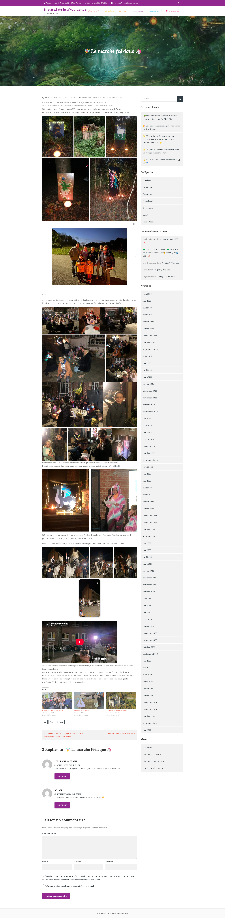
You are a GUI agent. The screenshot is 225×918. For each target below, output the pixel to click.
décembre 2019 (150, 702)
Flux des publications (152, 754)
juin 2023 (147, 474)
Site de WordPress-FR (153, 768)
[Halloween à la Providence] (57, 700)
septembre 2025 (150, 349)
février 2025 (148, 384)
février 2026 (148, 321)
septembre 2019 (150, 723)
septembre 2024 (150, 411)
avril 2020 (147, 674)
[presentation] (82, 615)
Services (122, 11)
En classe (147, 180)
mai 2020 (147, 668)
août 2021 (147, 598)
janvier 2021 (148, 626)
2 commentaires (114, 97)
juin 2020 (147, 661)
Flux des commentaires (153, 761)
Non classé (148, 201)
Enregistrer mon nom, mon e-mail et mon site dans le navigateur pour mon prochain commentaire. (90, 876)
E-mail (77, 862)
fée (44, 722)
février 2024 (148, 439)
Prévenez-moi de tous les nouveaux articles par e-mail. (69, 886)
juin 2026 (147, 294)
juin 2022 (147, 543)
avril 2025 (147, 370)
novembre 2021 (150, 584)
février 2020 (148, 688)
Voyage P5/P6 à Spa (170, 263)
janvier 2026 (148, 328)
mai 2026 (147, 301)
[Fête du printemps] (89, 700)
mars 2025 (147, 377)
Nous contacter (172, 11)
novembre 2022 (150, 522)
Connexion (148, 747)
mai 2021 (147, 605)
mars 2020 (148, 681)
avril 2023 (147, 488)
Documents (154, 11)
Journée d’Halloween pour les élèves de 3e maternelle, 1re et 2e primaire (64, 735)
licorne (60, 722)
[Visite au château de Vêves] (121, 700)
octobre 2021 (149, 591)
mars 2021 (147, 612)
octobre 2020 (149, 647)
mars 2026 (147, 315)
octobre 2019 (149, 716)
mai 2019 (147, 730)
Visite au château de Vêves (116, 710)
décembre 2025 (150, 335)
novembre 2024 (150, 398)
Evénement (87, 97)
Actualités (109, 11)
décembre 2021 (150, 578)
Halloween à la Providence (52, 710)
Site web (109, 862)
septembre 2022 (150, 536)
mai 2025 (147, 363)
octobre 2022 (149, 529)
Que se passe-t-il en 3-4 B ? (120, 733)
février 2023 (148, 501)
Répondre (62, 776)
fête (51, 722)
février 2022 (148, 571)
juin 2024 (147, 418)
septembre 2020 (150, 654)
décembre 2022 (150, 515)
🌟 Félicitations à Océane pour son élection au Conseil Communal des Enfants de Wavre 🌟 (158, 139)
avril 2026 (147, 308)
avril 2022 (147, 557)
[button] (57, 137)
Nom (45, 862)
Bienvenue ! (93, 11)
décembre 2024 (150, 391)
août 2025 (147, 356)
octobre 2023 (149, 453)
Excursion (147, 194)
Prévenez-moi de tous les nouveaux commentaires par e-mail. (73, 879)
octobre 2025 (149, 342)
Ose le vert (148, 208)
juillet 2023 (148, 467)
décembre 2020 (150, 633)
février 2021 (148, 619)
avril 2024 (147, 425)
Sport (145, 215)
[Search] (180, 99)
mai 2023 (147, 481)
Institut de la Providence (65, 9)
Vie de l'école (99, 97)
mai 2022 (147, 550)
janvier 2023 (148, 508)
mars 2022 (147, 564)
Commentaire (49, 833)
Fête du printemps (81, 710)
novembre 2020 (150, 640)
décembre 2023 (150, 446)
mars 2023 (147, 494)
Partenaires (138, 11)
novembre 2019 (150, 709)
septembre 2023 (150, 460)
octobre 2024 (149, 405)
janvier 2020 (148, 695)
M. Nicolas (52, 97)
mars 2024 (148, 432)
